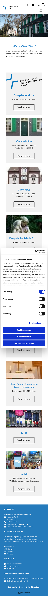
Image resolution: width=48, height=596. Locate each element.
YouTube (10, 554)
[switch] (42, 299)
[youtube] (33, 5)
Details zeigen (35, 323)
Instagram (9, 549)
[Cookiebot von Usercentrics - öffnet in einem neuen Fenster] (35, 251)
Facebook (10, 551)
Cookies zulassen (24, 330)
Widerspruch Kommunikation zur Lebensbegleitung (25, 578)
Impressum (10, 569)
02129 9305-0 (12, 522)
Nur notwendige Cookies (24, 343)
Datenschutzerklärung (15, 587)
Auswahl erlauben (24, 337)
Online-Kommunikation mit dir (17, 581)
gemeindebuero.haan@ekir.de (17, 524)
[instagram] (38, 5)
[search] (44, 3)
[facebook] (27, 5)
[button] (42, 10)
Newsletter (9, 546)
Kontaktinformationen (15, 564)
